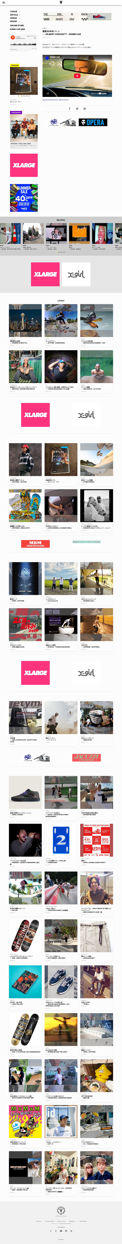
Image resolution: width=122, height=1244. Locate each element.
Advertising (83, 1221)
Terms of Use (61, 1221)
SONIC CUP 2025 (17, 29)
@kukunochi (64, 100)
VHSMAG (12, 50)
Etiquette (72, 1221)
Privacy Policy (50, 1221)
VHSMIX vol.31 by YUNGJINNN (22, 50)
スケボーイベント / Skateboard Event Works (61, 1223)
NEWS (45, 28)
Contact (38, 1221)
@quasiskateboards (50, 100)
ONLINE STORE (17, 26)
